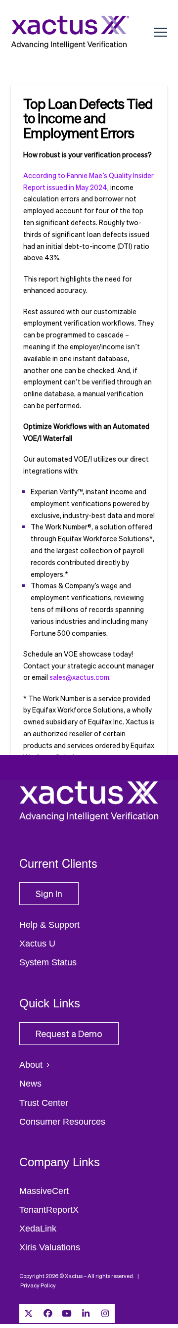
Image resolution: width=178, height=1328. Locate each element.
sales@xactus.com (79, 676)
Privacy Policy (38, 1285)
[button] (160, 32)
